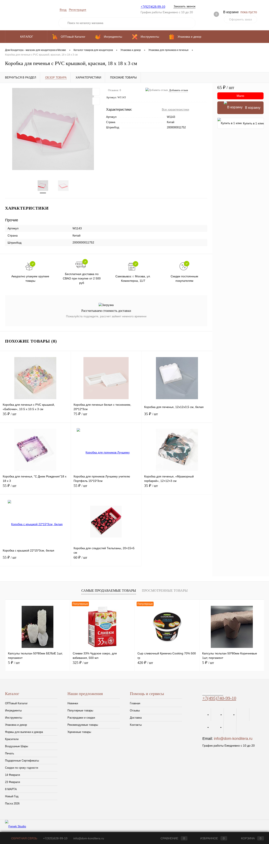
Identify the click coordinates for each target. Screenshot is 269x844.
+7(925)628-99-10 (153, 6)
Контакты (136, 724)
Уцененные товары (79, 732)
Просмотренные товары (165, 590)
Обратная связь (23, 838)
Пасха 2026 (12, 803)
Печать (9, 753)
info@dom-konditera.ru (233, 738)
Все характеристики (175, 109)
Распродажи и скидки (81, 717)
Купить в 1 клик (253, 123)
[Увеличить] (53, 129)
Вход (63, 9)
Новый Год (11, 796)
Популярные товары (80, 710)
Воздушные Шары (16, 746)
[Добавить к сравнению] (96, 101)
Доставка (136, 717)
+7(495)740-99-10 (219, 698)
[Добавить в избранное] (96, 92)
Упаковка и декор (16, 724)
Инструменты (13, 717)
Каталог (27, 36)
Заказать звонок (184, 6)
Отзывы (135, 710)
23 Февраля (12, 782)
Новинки (72, 703)
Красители (11, 739)
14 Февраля (12, 774)
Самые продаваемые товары (108, 590)
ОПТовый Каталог (16, 703)
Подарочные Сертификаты (22, 760)
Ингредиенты (13, 710)
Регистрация (77, 9)
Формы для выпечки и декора (24, 732)
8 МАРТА (11, 789)
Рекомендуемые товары (82, 724)
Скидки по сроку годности (21, 767)
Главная (135, 703)
